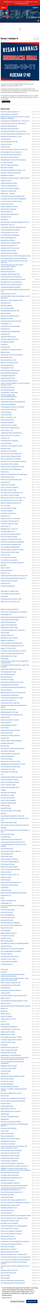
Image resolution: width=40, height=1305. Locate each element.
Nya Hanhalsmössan (6, 414)
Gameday (3, 790)
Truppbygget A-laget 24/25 (8, 375)
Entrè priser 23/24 (5, 583)
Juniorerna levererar (6, 890)
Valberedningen (5, 1114)
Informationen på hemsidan (8, 709)
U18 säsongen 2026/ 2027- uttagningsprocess (13, 227)
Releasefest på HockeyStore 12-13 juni (11, 136)
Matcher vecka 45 (5, 1013)
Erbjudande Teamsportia (7, 743)
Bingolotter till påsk (6, 808)
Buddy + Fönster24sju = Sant (8, 417)
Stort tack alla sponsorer (7, 420)
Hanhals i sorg (4, 472)
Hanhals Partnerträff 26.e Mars (9, 183)
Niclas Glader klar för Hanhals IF (9, 114)
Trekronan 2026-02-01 (6, 211)
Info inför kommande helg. (8, 797)
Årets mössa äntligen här (7, 1136)
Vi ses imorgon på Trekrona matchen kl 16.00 (13, 842)
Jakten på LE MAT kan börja (8, 336)
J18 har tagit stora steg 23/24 (8, 409)
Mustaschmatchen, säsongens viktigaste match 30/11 (15, 222)
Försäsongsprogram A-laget (8, 672)
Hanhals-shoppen (5, 880)
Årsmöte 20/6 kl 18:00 (6, 733)
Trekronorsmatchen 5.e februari (9, 859)
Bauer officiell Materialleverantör (9, 373)
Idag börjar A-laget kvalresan (8, 803)
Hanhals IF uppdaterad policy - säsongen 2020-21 (14, 1254)
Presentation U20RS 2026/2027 (9, 126)
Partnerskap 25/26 (6, 303)
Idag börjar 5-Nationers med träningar (11, 173)
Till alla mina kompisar (7, 759)
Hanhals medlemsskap (7, 1106)
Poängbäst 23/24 (5, 334)
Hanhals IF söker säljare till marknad (10, 1138)
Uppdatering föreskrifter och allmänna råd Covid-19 (14, 1166)
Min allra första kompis (7, 848)
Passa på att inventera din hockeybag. (11, 810)
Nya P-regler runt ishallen (7, 1194)
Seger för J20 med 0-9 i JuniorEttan (10, 435)
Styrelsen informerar (6, 938)
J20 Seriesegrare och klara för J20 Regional (12, 407)
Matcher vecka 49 (5, 998)
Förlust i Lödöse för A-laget (8, 785)
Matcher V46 (4, 1011)
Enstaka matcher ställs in (7, 1133)
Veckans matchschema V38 (8, 1239)
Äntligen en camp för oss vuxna (9, 1270)
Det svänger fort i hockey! (7, 935)
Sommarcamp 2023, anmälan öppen (10, 766)
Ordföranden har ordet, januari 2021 (10, 1153)
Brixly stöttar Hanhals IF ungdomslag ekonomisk (14, 995)
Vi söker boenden (5, 147)
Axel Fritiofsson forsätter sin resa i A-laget (12, 682)
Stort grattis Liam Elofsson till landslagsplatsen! (13, 198)
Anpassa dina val (7, 1297)
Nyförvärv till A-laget (6, 690)
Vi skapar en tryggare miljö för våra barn (11, 1039)
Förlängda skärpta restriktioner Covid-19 (11, 1177)
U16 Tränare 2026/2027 (7, 162)
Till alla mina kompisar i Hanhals (9, 779)
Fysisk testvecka (5, 717)
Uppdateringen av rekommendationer (11, 1055)
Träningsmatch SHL (6, 139)
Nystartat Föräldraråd (6, 1016)
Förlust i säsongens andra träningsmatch (12, 643)
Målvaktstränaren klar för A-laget (9, 712)
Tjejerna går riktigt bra (6, 305)
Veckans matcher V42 (6, 1213)
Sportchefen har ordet (7, 912)
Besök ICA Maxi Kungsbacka (8, 209)
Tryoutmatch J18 (5, 482)
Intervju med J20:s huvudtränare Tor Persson (12, 466)
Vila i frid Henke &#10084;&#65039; (10, 547)
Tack (2, 774)
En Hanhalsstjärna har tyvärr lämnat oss (11, 152)
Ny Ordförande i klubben (7, 1078)
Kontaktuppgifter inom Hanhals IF (10, 684)
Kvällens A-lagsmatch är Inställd (9, 206)
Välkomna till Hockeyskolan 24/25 (10, 316)
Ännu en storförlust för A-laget (9, 536)
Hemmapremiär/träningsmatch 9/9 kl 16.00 (12, 645)
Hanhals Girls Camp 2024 (7, 387)
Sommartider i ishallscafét (8, 751)
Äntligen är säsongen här (7, 640)
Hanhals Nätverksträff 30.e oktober (10, 230)
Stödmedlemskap (5, 987)
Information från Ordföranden (9, 1128)
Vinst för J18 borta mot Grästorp (9, 487)
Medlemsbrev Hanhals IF (7, 175)
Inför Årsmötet (5, 727)
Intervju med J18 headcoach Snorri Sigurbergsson (14, 474)
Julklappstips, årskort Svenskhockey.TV (11, 433)
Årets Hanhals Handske (7, 941)
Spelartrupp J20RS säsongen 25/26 (10, 274)
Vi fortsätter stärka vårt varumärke (10, 1175)
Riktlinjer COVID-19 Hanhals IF (9, 1249)
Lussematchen (5, 887)
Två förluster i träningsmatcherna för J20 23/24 (13, 651)
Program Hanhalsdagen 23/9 (8, 622)
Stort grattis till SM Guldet (7, 390)
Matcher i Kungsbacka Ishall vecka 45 (11, 503)
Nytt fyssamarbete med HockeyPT (10, 1252)
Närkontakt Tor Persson (7, 167)
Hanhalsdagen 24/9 (6, 903)
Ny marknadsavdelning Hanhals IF (10, 1086)
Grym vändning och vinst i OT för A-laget (11, 500)
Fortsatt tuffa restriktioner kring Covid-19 (12, 1192)
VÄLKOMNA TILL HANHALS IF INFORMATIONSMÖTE (15, 943)
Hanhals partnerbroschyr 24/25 (9, 380)
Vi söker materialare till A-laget (9, 1050)
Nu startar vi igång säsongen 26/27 (10, 111)
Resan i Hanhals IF (9, 38)
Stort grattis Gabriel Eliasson (8, 513)
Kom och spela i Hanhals (7, 308)
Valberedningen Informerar (8, 378)
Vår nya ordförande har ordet (8, 1272)
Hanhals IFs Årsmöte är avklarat (9, 253)
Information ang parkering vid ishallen (11, 1121)
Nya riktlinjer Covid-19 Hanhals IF (9, 1223)
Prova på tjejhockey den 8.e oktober (10, 593)
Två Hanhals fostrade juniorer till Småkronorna (13, 687)
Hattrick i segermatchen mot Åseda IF (11, 459)
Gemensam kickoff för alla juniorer (10, 248)
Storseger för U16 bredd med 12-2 (10, 521)
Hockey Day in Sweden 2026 (8, 191)
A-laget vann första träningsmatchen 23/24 (12, 653)
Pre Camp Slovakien (6, 443)
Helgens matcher (5, 1024)
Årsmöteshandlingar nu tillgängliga (10, 922)
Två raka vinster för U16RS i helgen (10, 552)
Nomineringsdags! (6, 930)
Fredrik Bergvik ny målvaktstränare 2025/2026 (13, 279)
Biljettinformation (5, 352)
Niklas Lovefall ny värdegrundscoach (11, 982)
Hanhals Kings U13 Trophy (8, 769)
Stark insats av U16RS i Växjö (8, 490)
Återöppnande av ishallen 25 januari (10, 1155)
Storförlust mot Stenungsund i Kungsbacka (12, 542)
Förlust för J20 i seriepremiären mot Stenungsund (14, 612)
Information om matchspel (8, 1144)
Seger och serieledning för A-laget (10, 782)
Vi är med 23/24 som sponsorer (9, 560)
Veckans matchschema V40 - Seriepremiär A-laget (14, 1218)
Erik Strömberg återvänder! (8, 674)
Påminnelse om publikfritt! (8, 1246)
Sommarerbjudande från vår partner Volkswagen (14, 258)
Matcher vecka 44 (5, 526)
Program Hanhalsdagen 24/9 (8, 900)
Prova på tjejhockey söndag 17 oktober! (11, 1037)
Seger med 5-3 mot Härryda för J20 (10, 601)
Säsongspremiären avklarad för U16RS (11, 599)
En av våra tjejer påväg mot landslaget (11, 951)
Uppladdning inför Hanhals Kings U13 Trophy (13, 764)
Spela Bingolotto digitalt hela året (10, 214)
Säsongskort (4, 1045)
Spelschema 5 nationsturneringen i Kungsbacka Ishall (15, 178)
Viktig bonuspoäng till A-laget (9, 822)
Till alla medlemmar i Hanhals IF (9, 961)
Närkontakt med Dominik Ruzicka (10, 128)
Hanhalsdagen (5, 658)
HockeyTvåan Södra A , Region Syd (10, 703)
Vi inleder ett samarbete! (7, 422)
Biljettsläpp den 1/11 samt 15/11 (9, 529)
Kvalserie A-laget (5, 805)
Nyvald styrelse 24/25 (6, 357)
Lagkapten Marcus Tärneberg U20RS (10, 243)
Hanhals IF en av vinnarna (7, 1180)
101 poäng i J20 (5, 438)
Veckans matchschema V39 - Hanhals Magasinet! (14, 1226)
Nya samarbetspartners (7, 365)
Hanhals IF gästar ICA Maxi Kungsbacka (11, 740)
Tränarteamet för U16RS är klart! (9, 392)
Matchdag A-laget (5, 448)
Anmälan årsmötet (6, 1103)
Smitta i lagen (4, 969)
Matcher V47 (4, 1008)
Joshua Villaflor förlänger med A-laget (11, 669)
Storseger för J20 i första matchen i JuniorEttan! (13, 461)
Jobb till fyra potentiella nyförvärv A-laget (12, 697)
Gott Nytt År (4, 972)
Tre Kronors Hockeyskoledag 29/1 (10, 861)
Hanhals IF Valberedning (7, 756)
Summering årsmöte (6, 722)
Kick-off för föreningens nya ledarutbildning (12, 1280)
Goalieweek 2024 (5, 347)
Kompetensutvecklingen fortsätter (10, 1158)
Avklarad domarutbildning (8, 586)
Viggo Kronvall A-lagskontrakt (9, 625)
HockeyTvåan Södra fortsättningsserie (11, 469)
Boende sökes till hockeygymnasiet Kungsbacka (14, 892)
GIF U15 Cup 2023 (5, 505)
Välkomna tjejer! (5, 632)
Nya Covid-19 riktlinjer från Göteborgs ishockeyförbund (15, 1202)
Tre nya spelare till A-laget (8, 864)
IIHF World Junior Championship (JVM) (11, 453)
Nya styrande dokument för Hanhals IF (11, 321)
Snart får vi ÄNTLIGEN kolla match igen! (11, 1233)
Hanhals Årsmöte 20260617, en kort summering (13, 131)
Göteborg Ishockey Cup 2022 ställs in (11, 985)
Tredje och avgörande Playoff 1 (9, 185)
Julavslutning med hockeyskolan (9, 885)
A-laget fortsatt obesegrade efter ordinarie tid (13, 578)
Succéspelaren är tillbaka (7, 342)
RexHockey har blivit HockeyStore (10, 157)
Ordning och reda (5, 555)
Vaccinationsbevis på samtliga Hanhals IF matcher (14, 1000)
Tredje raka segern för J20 (8, 531)
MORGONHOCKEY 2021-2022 (8, 1052)
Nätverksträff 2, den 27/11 (8, 224)
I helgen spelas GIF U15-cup (8, 1019)
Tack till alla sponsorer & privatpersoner (11, 839)
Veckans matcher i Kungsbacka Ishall (11, 456)
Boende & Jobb (5, 746)
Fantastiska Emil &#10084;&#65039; (10, 331)
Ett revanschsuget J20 (7, 570)
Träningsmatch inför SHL (7, 368)
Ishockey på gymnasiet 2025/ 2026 (10, 310)
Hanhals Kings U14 (6, 895)
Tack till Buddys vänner (7, 854)
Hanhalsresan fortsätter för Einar (9, 627)
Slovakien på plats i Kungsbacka (9, 440)
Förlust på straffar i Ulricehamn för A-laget (12, 549)
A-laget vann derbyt (6, 877)
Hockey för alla (5, 738)
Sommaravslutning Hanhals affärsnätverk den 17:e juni (15, 134)
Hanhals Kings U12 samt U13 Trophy (10, 761)
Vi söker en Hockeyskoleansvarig (10, 1116)
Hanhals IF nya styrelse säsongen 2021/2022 (13, 1076)
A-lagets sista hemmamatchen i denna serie (12, 816)
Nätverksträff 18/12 (6, 217)
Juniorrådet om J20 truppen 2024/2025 (11, 349)
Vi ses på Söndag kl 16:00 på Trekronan (11, 201)
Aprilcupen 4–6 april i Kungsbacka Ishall (11, 300)
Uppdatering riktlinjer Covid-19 (9, 1207)
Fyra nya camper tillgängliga (8, 404)
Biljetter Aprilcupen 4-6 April (8, 293)
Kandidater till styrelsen (7, 1084)
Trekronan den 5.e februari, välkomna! (11, 851)
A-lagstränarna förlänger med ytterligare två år (13, 401)
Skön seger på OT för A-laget (8, 508)
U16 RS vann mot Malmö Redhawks (10, 869)
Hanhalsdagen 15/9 (6, 323)
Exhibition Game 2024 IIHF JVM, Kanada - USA (13, 497)
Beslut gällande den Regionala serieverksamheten (14, 1185)
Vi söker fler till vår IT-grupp (8, 1042)
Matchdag (3, 565)
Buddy (2, 898)
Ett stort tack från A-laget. (7, 834)
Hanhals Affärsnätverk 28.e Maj (9, 141)
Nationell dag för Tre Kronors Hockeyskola (12, 948)
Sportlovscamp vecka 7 (7, 204)
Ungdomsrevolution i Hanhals (9, 425)
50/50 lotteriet (4, 219)
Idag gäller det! (5, 1119)
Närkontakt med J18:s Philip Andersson (11, 284)
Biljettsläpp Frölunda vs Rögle (9, 1066)
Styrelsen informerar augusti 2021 (10, 1047)
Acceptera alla (32, 1301)
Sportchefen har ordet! (7, 920)
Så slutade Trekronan (6, 954)
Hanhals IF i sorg (5, 573)
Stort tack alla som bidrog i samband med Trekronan (15, 825)
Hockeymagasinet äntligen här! (9, 1026)
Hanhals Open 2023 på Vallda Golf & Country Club (14, 575)
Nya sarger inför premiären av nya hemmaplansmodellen (16, 1215)
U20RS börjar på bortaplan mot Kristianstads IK (13, 123)
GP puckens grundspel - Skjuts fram (10, 1183)
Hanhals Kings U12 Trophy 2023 (9, 772)
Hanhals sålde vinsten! (7, 856)
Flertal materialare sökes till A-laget (10, 370)
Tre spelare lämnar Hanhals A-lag (9, 695)
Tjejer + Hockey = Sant (7, 430)
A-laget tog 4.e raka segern (8, 484)
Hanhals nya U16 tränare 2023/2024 (10, 735)
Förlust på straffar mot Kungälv (9, 581)
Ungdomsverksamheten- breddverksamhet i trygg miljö (15, 1006)
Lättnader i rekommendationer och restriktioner (13, 1098)
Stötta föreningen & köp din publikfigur (11, 1150)
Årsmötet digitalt (5, 1278)
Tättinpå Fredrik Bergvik (7, 269)
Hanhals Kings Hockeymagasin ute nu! (11, 882)
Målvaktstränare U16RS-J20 (8, 1108)
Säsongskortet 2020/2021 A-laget (10, 1220)
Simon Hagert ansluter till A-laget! (10, 619)
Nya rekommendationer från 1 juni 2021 (11, 1093)
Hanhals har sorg (5, 329)
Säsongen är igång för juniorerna (9, 339)
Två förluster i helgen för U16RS (9, 523)
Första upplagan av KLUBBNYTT (9, 1161)
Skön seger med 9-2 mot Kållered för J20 (12, 492)
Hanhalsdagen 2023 (6, 614)
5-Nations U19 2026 (6, 180)
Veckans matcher (5, 993)
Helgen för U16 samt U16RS (8, 648)
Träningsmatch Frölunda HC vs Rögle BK (11, 355)
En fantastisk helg (5, 837)
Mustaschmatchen (6, 313)
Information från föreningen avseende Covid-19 (13, 1200)
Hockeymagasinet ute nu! (7, 1210)
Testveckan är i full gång (7, 679)
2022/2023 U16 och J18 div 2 (8, 959)
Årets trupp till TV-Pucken (7, 1236)
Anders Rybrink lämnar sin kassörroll (10, 1111)
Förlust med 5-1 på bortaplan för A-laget (11, 446)
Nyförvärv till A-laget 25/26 (8, 271)
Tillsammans (4, 344)
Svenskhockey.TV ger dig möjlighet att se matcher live (15, 1241)
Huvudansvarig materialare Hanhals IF (11, 990)
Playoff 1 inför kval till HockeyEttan (10, 188)
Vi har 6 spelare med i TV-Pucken (9, 1228)
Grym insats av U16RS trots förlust (10, 495)
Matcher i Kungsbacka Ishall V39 (9, 609)
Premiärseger (4, 596)
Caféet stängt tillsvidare (7, 1197)
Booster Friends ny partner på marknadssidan (13, 1101)
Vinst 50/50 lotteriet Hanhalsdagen (10, 235)
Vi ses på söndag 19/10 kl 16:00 (9, 232)
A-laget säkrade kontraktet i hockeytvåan (12, 777)
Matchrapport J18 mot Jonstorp (9, 638)
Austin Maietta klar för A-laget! (9, 656)
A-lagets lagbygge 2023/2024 (9, 725)
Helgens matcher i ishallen (8, 1032)
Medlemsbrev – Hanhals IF (8, 193)
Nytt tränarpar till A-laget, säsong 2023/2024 (12, 748)
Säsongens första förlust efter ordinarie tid (12, 562)
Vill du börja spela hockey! (8, 917)
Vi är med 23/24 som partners (9, 557)
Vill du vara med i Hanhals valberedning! (11, 925)
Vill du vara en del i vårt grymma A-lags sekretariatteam (15, 1259)
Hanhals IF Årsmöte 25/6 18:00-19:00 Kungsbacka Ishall (16, 256)
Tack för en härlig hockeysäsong (9, 165)
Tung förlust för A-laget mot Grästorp (11, 534)
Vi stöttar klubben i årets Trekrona (10, 956)
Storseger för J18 (5, 516)
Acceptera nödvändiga (17, 1301)
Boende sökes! (5, 1095)
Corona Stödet (5, 1131)
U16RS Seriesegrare (6, 412)
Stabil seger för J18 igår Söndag (9, 591)
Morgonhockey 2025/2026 (8, 240)
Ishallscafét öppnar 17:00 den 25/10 (10, 1029)
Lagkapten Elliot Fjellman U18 (9, 245)
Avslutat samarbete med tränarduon (10, 753)
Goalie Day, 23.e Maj (6, 144)
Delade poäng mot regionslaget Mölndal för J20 (14, 617)
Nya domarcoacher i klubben (8, 1068)
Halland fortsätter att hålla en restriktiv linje (12, 1163)
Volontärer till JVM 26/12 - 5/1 (9, 700)
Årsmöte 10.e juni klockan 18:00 (9, 362)
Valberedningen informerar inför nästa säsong (13, 160)
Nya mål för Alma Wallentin (8, 399)
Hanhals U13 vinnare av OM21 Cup (10, 874)
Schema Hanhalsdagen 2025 (8, 237)
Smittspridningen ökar (7, 964)
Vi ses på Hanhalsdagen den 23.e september (13, 630)
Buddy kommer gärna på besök (9, 867)
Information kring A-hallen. (8, 909)
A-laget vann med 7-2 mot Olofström (10, 518)
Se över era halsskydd (7, 510)
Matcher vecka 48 (5, 1003)
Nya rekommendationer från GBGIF (10, 1172)
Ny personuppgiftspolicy (7, 915)
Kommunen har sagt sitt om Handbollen (11, 1231)
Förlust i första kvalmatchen (8, 800)
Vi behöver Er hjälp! (6, 1071)
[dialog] (20, 1294)
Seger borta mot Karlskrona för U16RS (11, 539)
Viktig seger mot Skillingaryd (8, 792)
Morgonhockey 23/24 (6, 677)
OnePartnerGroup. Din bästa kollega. (10, 326)
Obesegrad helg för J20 (7, 635)
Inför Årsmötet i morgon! (7, 1081)
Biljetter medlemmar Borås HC (9, 933)
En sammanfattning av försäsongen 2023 (12, 714)
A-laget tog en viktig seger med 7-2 (10, 787)
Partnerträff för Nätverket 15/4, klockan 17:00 (13, 170)
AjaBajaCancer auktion (7, 318)
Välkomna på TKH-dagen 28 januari (10, 427)
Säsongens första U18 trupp (8, 250)
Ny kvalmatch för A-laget (7, 795)
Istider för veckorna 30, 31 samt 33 (10, 720)
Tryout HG (3, 1021)
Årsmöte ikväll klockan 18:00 (8, 360)
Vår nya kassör (5, 1073)
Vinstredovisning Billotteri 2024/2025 (10, 287)
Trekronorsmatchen (6, 872)
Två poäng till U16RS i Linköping (9, 464)
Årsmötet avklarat (5, 1275)
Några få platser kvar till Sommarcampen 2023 (13, 692)
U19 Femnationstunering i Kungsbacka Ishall (13, 196)
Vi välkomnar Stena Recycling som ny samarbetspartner (16, 1257)
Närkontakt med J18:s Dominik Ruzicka (11, 282)
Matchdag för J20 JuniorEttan (9, 451)
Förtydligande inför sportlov (8, 1141)
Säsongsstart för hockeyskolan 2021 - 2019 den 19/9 (15, 121)
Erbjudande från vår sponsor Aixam (10, 1205)
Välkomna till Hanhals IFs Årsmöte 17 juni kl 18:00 (14, 149)
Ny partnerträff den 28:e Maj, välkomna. (11, 154)
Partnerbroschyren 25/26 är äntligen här (11, 276)
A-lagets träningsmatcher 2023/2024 (10, 730)
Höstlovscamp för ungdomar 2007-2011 (11, 1244)
